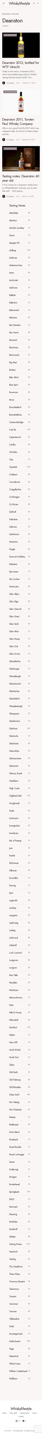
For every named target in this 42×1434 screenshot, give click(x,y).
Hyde (11, 810)
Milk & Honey (15, 1012)
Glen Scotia (14, 653)
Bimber (12, 370)
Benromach (14, 355)
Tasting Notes (10, 35)
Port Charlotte (15, 1109)
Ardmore (13, 257)
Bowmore (13, 392)
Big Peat (13, 362)
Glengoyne (14, 713)
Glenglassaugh (15, 706)
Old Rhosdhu (15, 1087)
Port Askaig (14, 1102)
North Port (14, 1057)
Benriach (13, 340)
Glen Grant (14, 616)
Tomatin (12, 1296)
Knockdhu (13, 878)
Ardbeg (12, 250)
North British (15, 1049)
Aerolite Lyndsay (16, 228)
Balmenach (14, 310)
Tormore (13, 1311)
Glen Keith (14, 624)
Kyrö (11, 893)
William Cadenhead (18, 1371)
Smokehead (14, 1184)
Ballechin (13, 302)
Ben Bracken (15, 325)
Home (4, 1413)
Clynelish (13, 467)
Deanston (13, 541)
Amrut (12, 235)
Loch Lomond (15, 952)
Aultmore (13, 287)
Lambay (12, 908)
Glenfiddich (14, 698)
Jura (10, 848)
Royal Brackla (15, 1147)
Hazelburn (13, 780)
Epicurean (13, 571)
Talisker (12, 1236)
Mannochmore (15, 997)
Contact (21, 1416)
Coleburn (13, 474)
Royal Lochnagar (16, 1154)
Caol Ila (12, 429)
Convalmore (14, 482)
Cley (11, 459)
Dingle (12, 549)
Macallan (13, 982)
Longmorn (13, 960)
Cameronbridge (16, 422)
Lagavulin (13, 900)
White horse (14, 1363)
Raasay (12, 1117)
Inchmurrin (13, 818)
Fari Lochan (14, 579)
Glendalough (15, 676)
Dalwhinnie (14, 534)
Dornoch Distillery (17, 556)
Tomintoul (13, 1304)
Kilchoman (13, 863)
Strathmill (13, 1229)
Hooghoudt (14, 803)
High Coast (14, 788)
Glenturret (13, 766)
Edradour (13, 564)
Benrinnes (13, 347)
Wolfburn (13, 1378)
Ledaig (12, 930)
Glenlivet (13, 728)
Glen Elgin (14, 601)
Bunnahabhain (15, 414)
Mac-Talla (13, 975)
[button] (3, 3)
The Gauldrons (16, 1266)
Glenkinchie (14, 721)
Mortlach (13, 1027)
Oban (11, 1064)
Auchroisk (13, 280)
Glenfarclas (14, 691)
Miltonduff (13, 1020)
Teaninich (13, 1251)
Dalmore (13, 526)
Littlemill (13, 945)
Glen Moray (14, 639)
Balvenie (13, 317)
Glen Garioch (15, 609)
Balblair (12, 295)
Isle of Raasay (15, 840)
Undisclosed (14, 1341)
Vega (11, 1348)
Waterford (13, 1356)
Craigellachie (15, 489)
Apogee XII (14, 242)
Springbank (14, 1191)
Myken (12, 1035)
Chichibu (13, 452)
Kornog (12, 885)
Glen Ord (13, 646)
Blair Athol (13, 377)
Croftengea (14, 497)
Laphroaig (13, 922)
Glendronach (15, 683)
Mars (11, 1005)
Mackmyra (13, 990)
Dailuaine (13, 519)
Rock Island (14, 1132)
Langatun (13, 915)
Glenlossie (14, 743)
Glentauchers (15, 758)
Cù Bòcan (13, 504)
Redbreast (13, 1124)
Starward (13, 1206)
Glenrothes (14, 751)
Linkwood (13, 937)
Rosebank (13, 1139)
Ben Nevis (14, 332)
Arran (11, 272)
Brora (11, 399)
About (34, 1413)
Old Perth (13, 1072)
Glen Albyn (14, 594)
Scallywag (13, 1169)
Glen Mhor (14, 631)
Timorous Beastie (17, 1281)
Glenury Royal (15, 773)
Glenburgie (14, 668)
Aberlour (13, 220)
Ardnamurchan (15, 265)
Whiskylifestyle (19, 3)
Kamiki (12, 855)
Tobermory (14, 1289)
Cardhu (12, 444)
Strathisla (13, 1221)
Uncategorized (15, 1333)
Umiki (11, 1326)
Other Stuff (14, 1094)
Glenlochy (13, 736)
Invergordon (14, 825)
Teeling (12, 1259)
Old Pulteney (15, 1079)
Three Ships (14, 1274)
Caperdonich (15, 437)
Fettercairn (14, 586)
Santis (12, 1162)
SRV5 (11, 1199)
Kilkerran (13, 870)
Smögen (13, 1177)
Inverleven (13, 833)
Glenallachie (14, 661)
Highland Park (15, 795)
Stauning (13, 1214)
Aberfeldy (13, 213)
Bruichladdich (15, 407)
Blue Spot (13, 384)
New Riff (13, 1042)
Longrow (13, 967)
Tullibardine (14, 1319)
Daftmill (12, 511)
